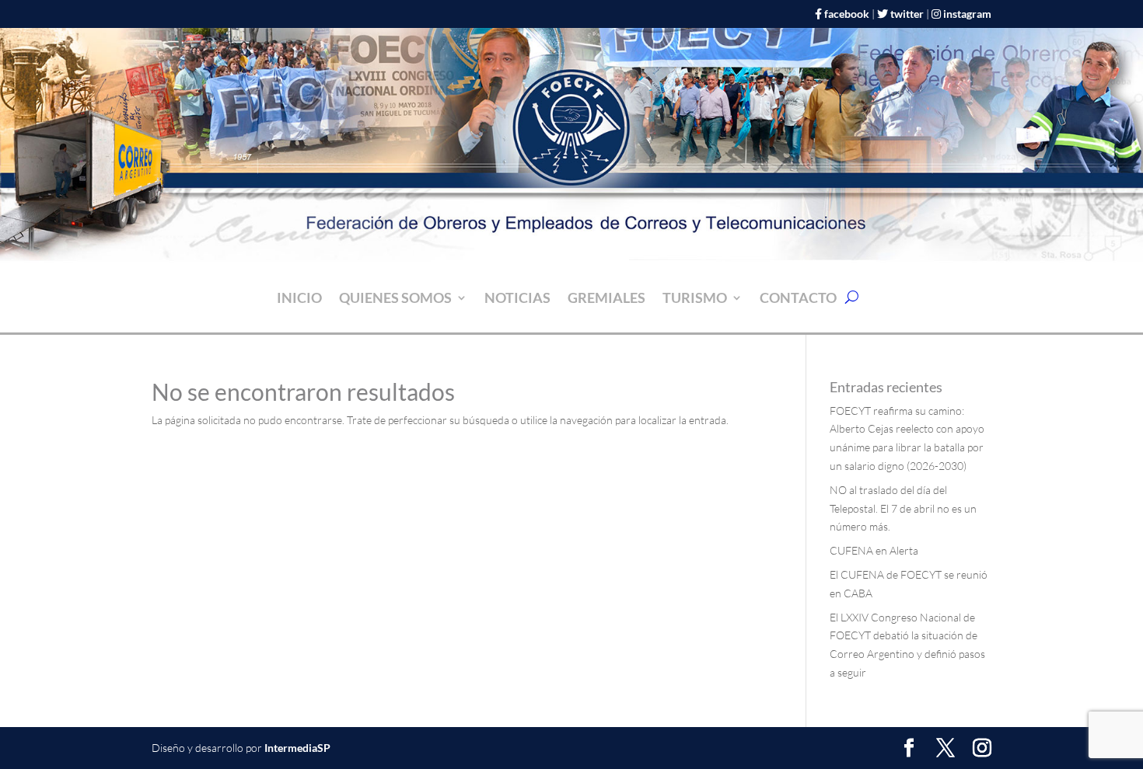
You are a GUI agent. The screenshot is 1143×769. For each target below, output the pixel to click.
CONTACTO (798, 299)
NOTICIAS (517, 299)
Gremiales (606, 299)
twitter (907, 13)
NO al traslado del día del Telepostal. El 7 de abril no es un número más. (903, 508)
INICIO (299, 299)
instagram (967, 13)
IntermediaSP (297, 747)
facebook (846, 13)
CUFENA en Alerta (874, 550)
